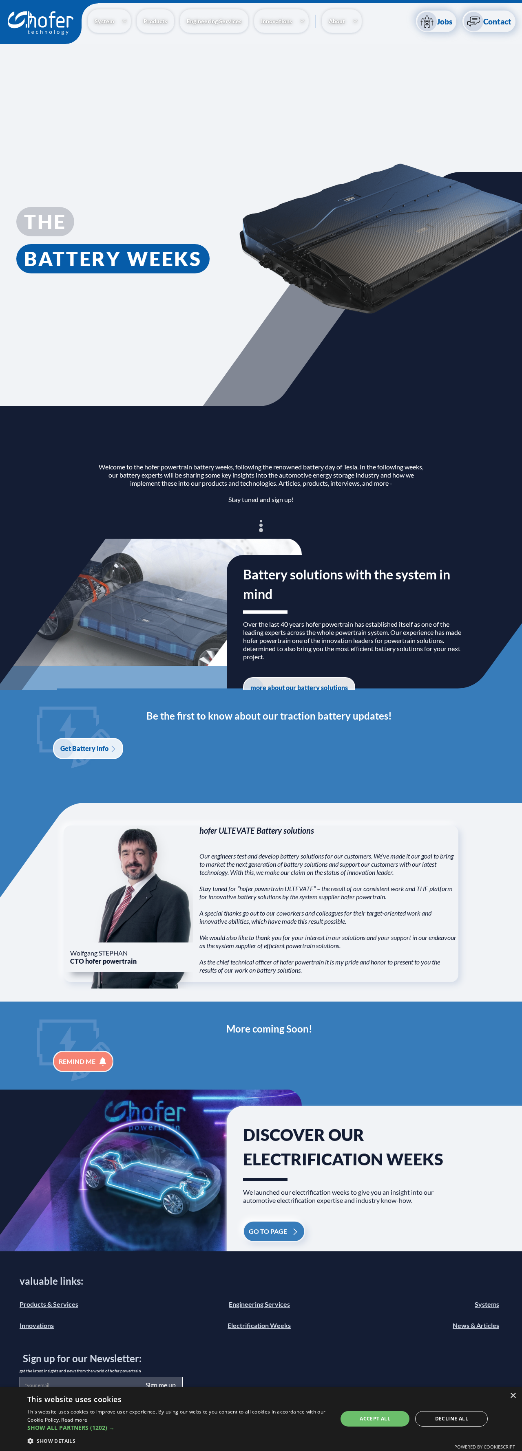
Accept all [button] (375, 1418)
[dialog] (261, 1419)
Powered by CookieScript (484, 1447)
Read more (74, 1419)
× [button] (513, 1396)
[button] (109, 21)
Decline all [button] (451, 1418)
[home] (41, 23)
